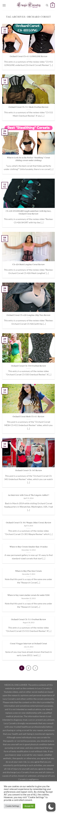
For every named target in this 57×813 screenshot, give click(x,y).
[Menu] (4, 5)
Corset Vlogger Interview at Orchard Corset (28, 643)
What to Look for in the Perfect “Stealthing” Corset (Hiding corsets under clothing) (28, 159)
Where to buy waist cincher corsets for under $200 (28, 595)
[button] (50, 806)
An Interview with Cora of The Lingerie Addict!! (28, 495)
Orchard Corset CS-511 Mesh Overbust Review (28, 107)
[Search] (47, 5)
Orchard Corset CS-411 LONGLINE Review (28, 56)
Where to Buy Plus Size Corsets (28, 571)
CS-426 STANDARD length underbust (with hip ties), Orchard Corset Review (28, 212)
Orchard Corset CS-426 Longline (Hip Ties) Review (28, 315)
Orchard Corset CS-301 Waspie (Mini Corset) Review (28, 522)
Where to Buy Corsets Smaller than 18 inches (29, 546)
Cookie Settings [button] (12, 806)
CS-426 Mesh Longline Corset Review (28, 264)
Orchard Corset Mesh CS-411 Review (28, 416)
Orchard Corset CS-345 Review (28, 470)
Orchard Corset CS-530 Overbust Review (28, 366)
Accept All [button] (28, 806)
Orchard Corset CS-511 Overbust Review (28, 619)
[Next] (35, 668)
